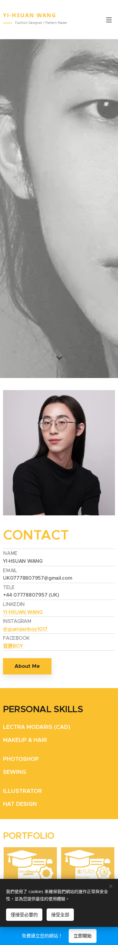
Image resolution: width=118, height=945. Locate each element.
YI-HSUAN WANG (23, 612)
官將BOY (13, 646)
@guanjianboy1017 (25, 629)
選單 (109, 20)
